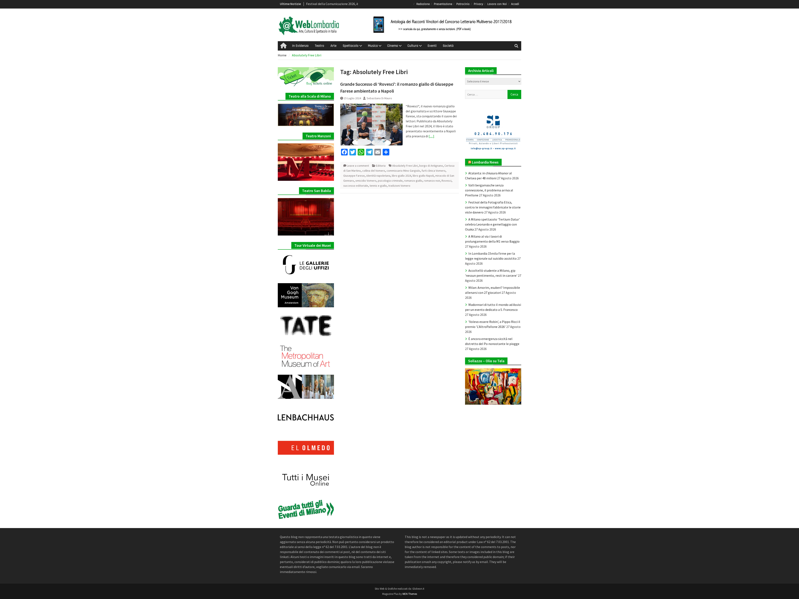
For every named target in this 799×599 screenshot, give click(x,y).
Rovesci (447, 180)
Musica (373, 45)
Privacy (478, 4)
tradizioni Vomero (399, 185)
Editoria (381, 165)
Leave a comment (358, 165)
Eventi (432, 45)
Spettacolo (351, 45)
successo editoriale (355, 185)
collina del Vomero (373, 170)
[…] (431, 136)
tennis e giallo (378, 185)
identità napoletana (378, 175)
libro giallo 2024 (401, 175)
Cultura (412, 45)
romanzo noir (432, 180)
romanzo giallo (413, 180)
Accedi (515, 4)
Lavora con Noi (497, 4)
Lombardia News (485, 162)
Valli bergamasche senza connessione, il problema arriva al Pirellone (489, 190)
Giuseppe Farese (354, 175)
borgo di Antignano (431, 165)
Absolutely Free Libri (405, 165)
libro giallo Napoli (423, 175)
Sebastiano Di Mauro (379, 98)
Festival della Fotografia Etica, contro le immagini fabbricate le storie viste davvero (493, 207)
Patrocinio (463, 4)
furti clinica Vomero (433, 170)
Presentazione (443, 4)
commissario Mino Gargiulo (403, 170)
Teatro (319, 45)
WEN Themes (409, 594)
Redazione (423, 4)
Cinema (392, 45)
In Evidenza (300, 45)
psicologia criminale (390, 180)
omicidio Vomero (365, 180)
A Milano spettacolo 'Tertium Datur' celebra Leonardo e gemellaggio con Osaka (492, 224)
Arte (333, 45)
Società (448, 45)
